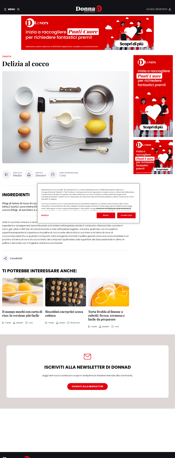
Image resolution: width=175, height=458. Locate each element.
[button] (9, 9)
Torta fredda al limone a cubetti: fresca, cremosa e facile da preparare (106, 315)
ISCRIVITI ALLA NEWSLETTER (87, 386)
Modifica (45, 215)
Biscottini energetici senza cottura (64, 313)
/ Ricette (6, 56)
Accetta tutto (126, 215)
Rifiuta (106, 215)
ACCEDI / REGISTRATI (156, 9)
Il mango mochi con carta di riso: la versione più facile (22, 313)
